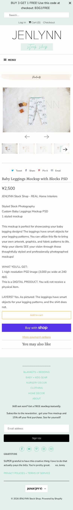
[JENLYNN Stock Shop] (36, 41)
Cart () (35, 22)
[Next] (46, 136)
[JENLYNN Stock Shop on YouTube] (29, 449)
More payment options (36, 337)
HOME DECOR (36, 393)
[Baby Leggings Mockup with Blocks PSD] (36, 109)
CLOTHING (37, 388)
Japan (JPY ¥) (34, 488)
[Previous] (27, 136)
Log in (22, 22)
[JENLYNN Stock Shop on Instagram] (43, 449)
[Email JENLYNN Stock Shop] (51, 449)
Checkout (49, 22)
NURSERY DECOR (36, 382)
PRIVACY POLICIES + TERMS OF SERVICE (27, 473)
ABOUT (36, 398)
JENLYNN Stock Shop (30, 498)
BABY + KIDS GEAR (36, 377)
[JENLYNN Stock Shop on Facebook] (21, 449)
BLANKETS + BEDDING (36, 372)
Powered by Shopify (52, 498)
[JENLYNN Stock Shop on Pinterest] (36, 449)
